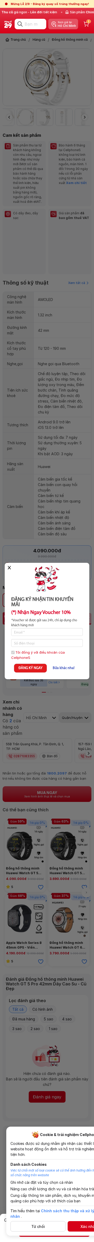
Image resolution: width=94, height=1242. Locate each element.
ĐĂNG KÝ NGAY (31, 668)
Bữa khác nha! (63, 668)
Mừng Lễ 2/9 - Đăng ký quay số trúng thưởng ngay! (50, 4)
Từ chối (38, 1226)
